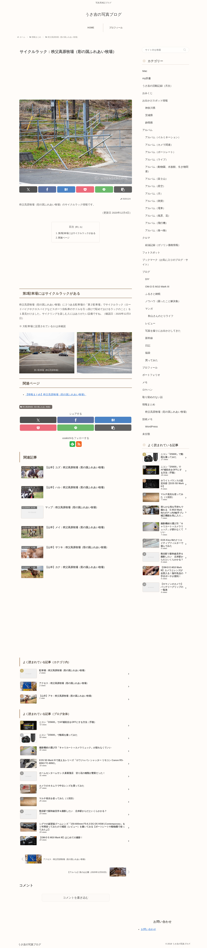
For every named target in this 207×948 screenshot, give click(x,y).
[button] (123, 189)
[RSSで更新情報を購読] (79, 444)
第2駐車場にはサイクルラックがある (76, 233)
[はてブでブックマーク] (66, 189)
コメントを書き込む (75, 897)
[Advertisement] (75, 76)
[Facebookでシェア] (47, 189)
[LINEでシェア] (104, 189)
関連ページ (63, 237)
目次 (71, 226)
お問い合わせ (148, 929)
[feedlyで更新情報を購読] (72, 444)
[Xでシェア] (28, 189)
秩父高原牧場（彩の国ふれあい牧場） (37, 407)
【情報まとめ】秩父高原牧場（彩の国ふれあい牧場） (55, 394)
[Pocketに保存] (85, 189)
